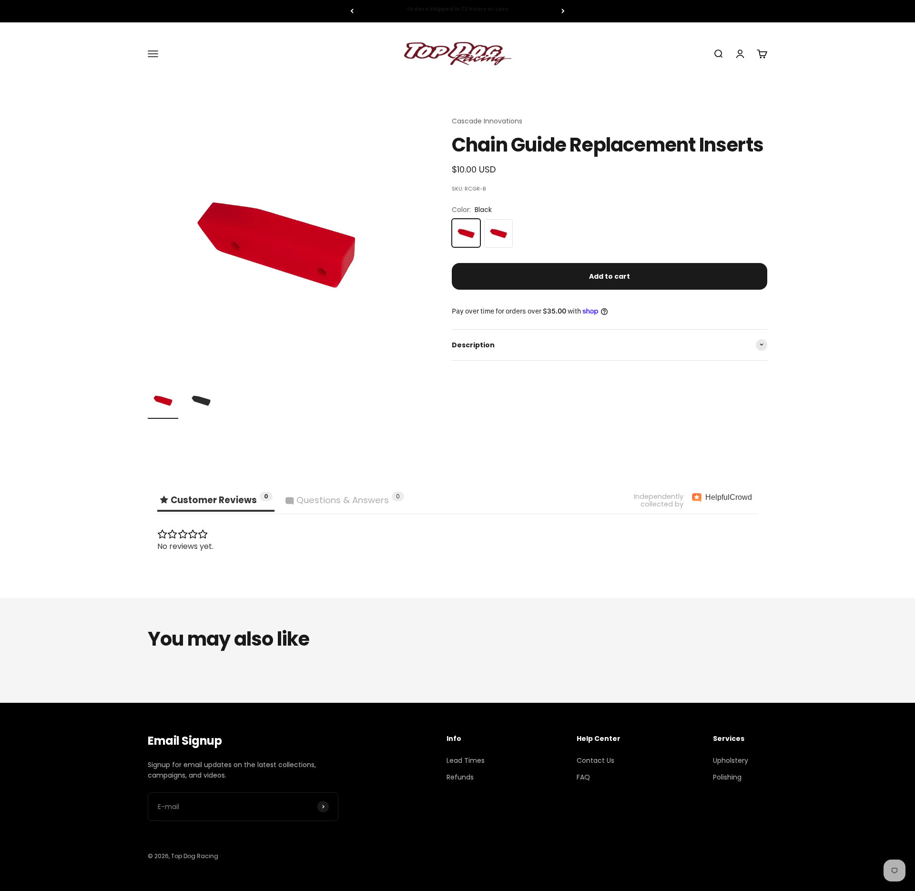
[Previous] (352, 11)
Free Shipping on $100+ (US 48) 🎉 (457, 11)
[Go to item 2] (201, 402)
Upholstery (730, 760)
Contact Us (595, 760)
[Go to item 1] (163, 402)
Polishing (727, 777)
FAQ (583, 777)
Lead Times (466, 760)
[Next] (563, 11)
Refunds (460, 777)
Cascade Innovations (487, 121)
